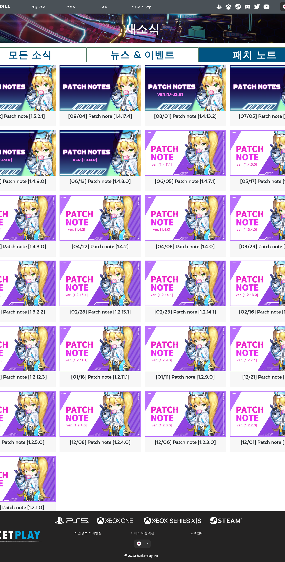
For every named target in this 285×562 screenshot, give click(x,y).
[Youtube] (266, 6)
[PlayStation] (219, 6)
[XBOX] (228, 6)
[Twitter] (257, 6)
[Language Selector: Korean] (142, 544)
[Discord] (247, 6)
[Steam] (238, 6)
